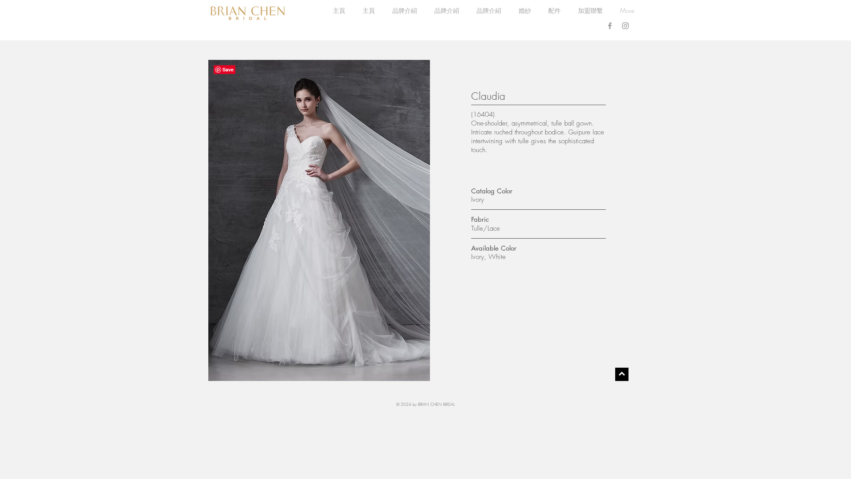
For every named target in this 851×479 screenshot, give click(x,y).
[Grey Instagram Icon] (625, 25)
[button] (524, 10)
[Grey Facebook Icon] (609, 25)
